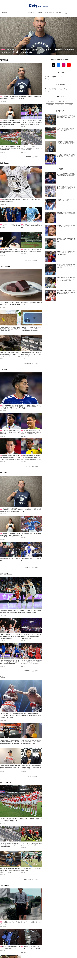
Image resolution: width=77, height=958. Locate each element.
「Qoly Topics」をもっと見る (31, 260)
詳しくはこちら (48, 78)
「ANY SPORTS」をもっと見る (30, 879)
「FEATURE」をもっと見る (31, 156)
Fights (2, 677)
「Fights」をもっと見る (32, 776)
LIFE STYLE (4, 885)
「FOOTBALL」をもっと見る (31, 466)
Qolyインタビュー (62, 101)
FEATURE (4, 60)
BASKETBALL (60, 104)
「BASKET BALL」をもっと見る (30, 670)
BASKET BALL (6, 574)
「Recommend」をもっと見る (30, 363)
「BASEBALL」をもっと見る (31, 567)
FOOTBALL (4, 369)
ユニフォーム (51, 101)
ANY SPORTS (5, 782)
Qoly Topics (4, 163)
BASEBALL (4, 472)
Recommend (5, 266)
